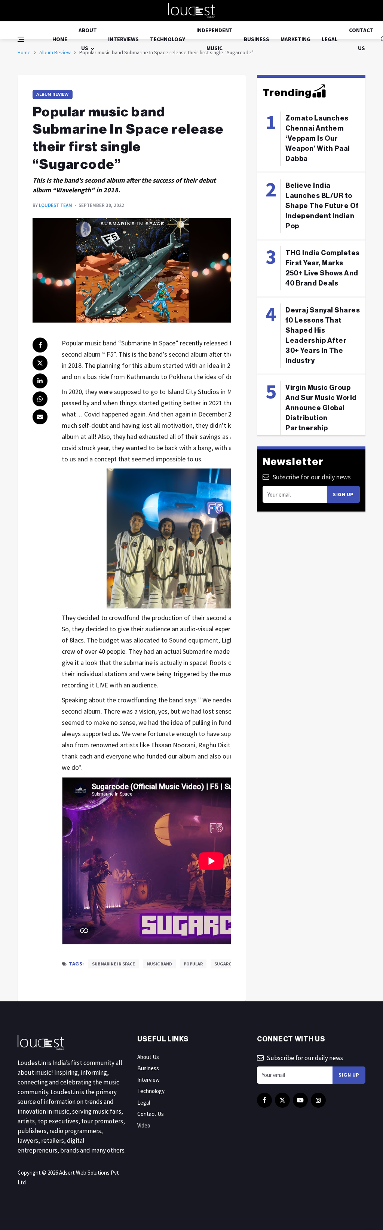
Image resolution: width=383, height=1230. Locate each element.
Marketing (295, 39)
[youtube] (300, 1100)
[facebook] (40, 345)
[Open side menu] (21, 39)
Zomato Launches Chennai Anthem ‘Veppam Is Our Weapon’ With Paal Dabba (317, 138)
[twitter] (40, 362)
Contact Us (361, 39)
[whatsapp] (40, 398)
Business (256, 39)
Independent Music (214, 39)
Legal (330, 39)
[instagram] (318, 1100)
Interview (148, 1079)
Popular (193, 964)
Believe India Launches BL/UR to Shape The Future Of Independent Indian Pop (322, 205)
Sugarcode (227, 964)
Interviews (123, 39)
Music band (159, 964)
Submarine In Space (113, 964)
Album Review (52, 94)
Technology (167, 39)
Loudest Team (55, 205)
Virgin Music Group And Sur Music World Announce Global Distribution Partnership (321, 407)
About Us (88, 39)
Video (143, 1125)
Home (59, 39)
